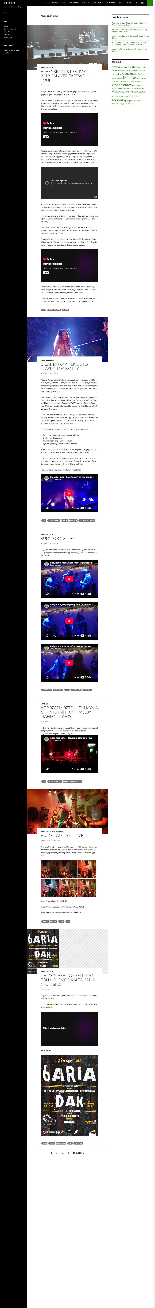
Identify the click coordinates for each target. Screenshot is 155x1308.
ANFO (80, 847)
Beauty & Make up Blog (11, 50)
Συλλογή (46, 840)
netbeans (133, 81)
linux (126, 78)
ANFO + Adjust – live (62, 836)
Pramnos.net (117, 88)
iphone (120, 78)
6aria (45, 1143)
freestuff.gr (117, 74)
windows (129, 92)
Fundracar (58, 689)
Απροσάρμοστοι (55, 781)
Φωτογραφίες (74, 3)
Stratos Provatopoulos (120, 43)
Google (127, 73)
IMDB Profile (8, 35)
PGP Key (6, 12)
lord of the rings (141, 78)
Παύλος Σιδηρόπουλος (72, 781)
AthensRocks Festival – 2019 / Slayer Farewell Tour (66, 76)
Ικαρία (121, 3)
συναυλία (131, 104)
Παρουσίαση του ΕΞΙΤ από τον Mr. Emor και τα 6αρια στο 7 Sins (68, 980)
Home (47, 3)
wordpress (137, 92)
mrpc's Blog (9, 3)
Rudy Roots (76, 689)
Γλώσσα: (138, 3)
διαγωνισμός (136, 101)
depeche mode (141, 67)
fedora (141, 70)
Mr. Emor (78, 1143)
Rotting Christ (54, 310)
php (134, 85)
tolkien (141, 88)
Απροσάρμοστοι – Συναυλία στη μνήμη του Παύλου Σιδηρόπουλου (69, 712)
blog (134, 67)
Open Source (111, 3)
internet (114, 78)
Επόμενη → (78, 1153)
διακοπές (115, 104)
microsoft (123, 81)
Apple (130, 67)
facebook (134, 70)
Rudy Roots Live (58, 539)
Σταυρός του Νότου (87, 520)
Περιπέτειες (86, 3)
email (128, 70)
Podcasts (140, 85)
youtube (115, 96)
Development (98, 3)
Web (63, 3)
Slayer (65, 310)
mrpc (114, 29)
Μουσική (55, 3)
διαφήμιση (123, 104)
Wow (144, 92)
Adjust (91, 847)
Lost (114, 81)
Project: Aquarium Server (121, 25)
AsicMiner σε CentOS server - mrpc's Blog (127, 23)
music (129, 81)
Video (43, 67)
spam (129, 88)
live (44, 310)
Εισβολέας (87, 689)
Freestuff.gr (7, 32)
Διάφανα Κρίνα (123, 96)
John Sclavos (8, 53)
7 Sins (52, 1143)
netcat (139, 81)
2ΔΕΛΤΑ (115, 67)
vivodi (122, 92)
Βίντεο (45, 373)
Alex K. (53, 921)
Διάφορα (129, 3)
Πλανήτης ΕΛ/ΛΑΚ (10, 29)
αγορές (129, 101)
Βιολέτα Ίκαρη (61, 380)
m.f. (117, 81)
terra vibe (135, 88)
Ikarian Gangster (138, 74)
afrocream (47, 689)
